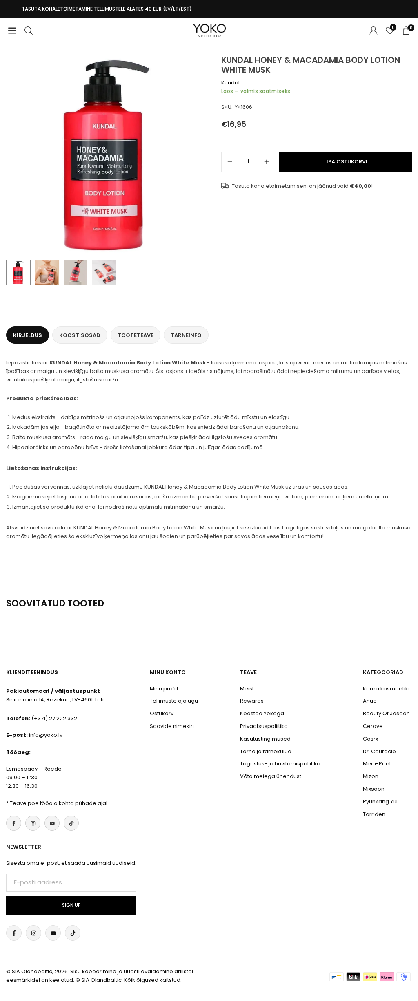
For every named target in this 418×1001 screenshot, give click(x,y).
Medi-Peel (377, 763)
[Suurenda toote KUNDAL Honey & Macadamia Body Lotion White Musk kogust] (266, 162)
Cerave (373, 726)
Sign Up (71, 905)
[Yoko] (209, 30)
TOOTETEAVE (135, 335)
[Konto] (373, 30)
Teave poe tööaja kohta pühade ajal (58, 803)
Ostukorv (161, 713)
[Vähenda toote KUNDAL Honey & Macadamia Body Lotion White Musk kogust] (230, 162)
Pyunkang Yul (380, 801)
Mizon (370, 776)
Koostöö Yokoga (262, 713)
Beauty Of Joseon (386, 713)
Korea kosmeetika (387, 688)
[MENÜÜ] (12, 30)
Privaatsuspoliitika (264, 726)
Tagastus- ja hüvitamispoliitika (280, 763)
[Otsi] (28, 30)
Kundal (230, 82)
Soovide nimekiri (172, 726)
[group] (106, 155)
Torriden (374, 814)
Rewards (252, 701)
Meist (247, 688)
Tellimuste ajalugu (174, 701)
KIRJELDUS (27, 335)
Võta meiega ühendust (270, 776)
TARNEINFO (186, 335)
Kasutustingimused (265, 739)
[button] (193, 156)
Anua (370, 701)
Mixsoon (374, 789)
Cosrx (370, 739)
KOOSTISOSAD (79, 335)
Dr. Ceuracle (379, 751)
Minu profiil (164, 688)
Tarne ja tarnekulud (265, 751)
